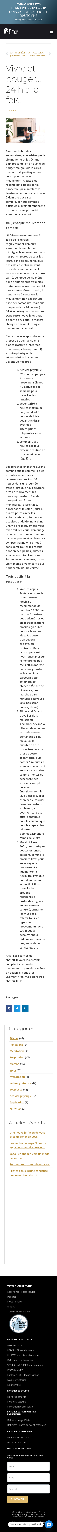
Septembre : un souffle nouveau (30, 1164)
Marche (14, 1064)
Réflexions (16, 1044)
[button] (51, 32)
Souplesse (16, 1089)
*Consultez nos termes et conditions (28, 1522)
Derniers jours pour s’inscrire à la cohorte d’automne (28, 11)
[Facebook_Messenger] (49, 1524)
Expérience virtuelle (19, 1339)
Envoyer (17, 1499)
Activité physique (21, 1096)
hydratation (17, 1077)
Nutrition (15, 1109)
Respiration (17, 1057)
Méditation (17, 1051)
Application (17, 1102)
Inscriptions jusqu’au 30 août (28, 19)
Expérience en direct (19, 1431)
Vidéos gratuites (20, 1083)
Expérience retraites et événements (21, 1413)
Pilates (14, 1038)
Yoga (13, 1070)
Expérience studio (18, 1391)
